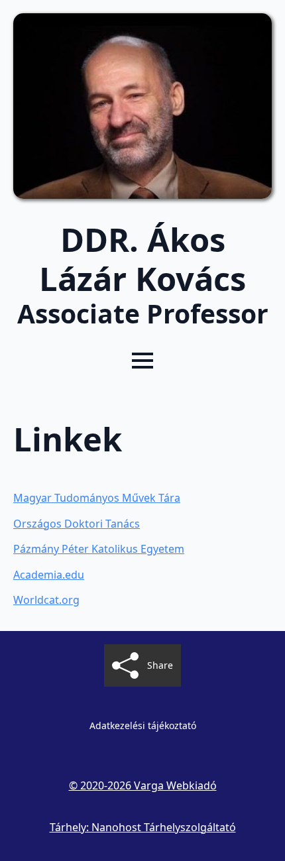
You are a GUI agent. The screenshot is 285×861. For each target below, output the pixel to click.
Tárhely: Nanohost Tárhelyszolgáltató (143, 827)
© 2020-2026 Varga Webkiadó (143, 785)
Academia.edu (48, 574)
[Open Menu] (142, 360)
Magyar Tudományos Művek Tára (96, 497)
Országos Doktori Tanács (76, 523)
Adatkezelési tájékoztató (142, 725)
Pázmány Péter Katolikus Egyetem (98, 549)
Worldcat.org (46, 600)
